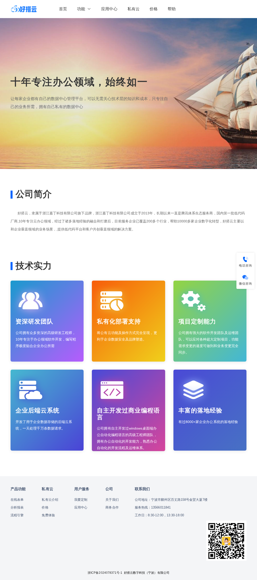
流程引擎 (17, 515)
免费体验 (48, 515)
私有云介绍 (50, 500)
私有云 (133, 9)
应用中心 (109, 9)
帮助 (172, 9)
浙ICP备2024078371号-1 (105, 572)
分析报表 (17, 507)
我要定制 (80, 500)
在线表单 (17, 500)
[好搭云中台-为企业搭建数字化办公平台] (24, 9)
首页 (63, 9)
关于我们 (111, 500)
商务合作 (111, 507)
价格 (154, 9)
